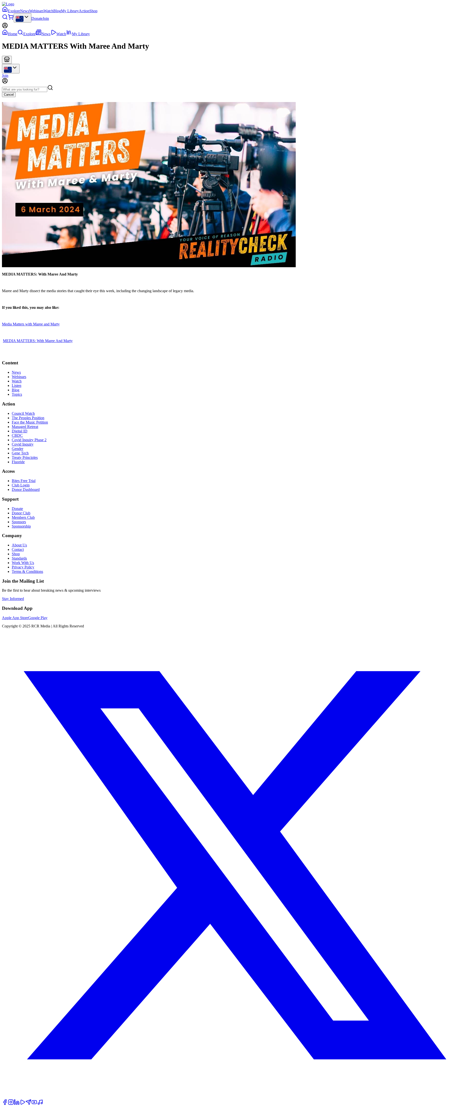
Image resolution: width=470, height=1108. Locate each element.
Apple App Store (15, 618)
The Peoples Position (28, 418)
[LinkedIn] (17, 1104)
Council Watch (23, 413)
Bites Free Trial (23, 481)
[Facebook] (5, 1104)
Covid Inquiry (23, 444)
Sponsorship (21, 526)
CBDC (17, 435)
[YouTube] (34, 1104)
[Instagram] (11, 1104)
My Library (70, 11)
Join (46, 18)
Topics (17, 394)
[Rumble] (22, 1104)
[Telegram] (28, 1104)
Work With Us (23, 563)
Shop (93, 11)
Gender (17, 449)
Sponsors (19, 522)
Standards (19, 558)
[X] (235, 1097)
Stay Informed (13, 599)
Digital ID (19, 431)
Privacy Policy (23, 567)
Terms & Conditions (27, 571)
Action (84, 11)
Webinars (36, 11)
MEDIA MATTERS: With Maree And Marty (38, 341)
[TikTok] (40, 1104)
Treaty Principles (25, 457)
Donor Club (21, 513)
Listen (16, 385)
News (24, 11)
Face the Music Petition (30, 422)
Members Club (23, 517)
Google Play (37, 618)
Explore (14, 11)
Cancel (9, 94)
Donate (37, 18)
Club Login (21, 485)
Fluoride (18, 462)
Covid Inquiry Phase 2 (29, 440)
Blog (57, 11)
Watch (48, 11)
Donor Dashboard (26, 489)
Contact (18, 549)
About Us (19, 545)
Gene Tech (20, 453)
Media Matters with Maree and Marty (31, 324)
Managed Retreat (25, 427)
